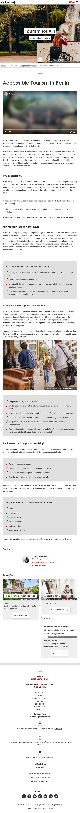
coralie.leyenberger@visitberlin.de (44, 562)
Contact (40, 73)
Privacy (27, 805)
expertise (49, 757)
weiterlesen (19, 615)
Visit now (40, 767)
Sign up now (40, 687)
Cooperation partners (28, 66)
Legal (34, 805)
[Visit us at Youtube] (45, 796)
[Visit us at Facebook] (24, 796)
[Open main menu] (77, 2)
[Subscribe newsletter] (56, 796)
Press (40, 701)
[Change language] (74, 2)
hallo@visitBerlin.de (40, 679)
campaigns (23, 742)
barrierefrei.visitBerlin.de (38, 539)
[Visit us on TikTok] (40, 796)
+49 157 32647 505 (39, 565)
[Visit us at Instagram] (35, 796)
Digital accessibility (44, 805)
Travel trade (40, 707)
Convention (40, 704)
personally (58, 729)
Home (3, 66)
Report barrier (57, 805)
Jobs (40, 695)
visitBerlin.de (40, 693)
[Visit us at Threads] (29, 796)
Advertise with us (40, 698)
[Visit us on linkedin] (51, 796)
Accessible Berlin (58, 610)
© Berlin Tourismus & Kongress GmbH (40, 808)
